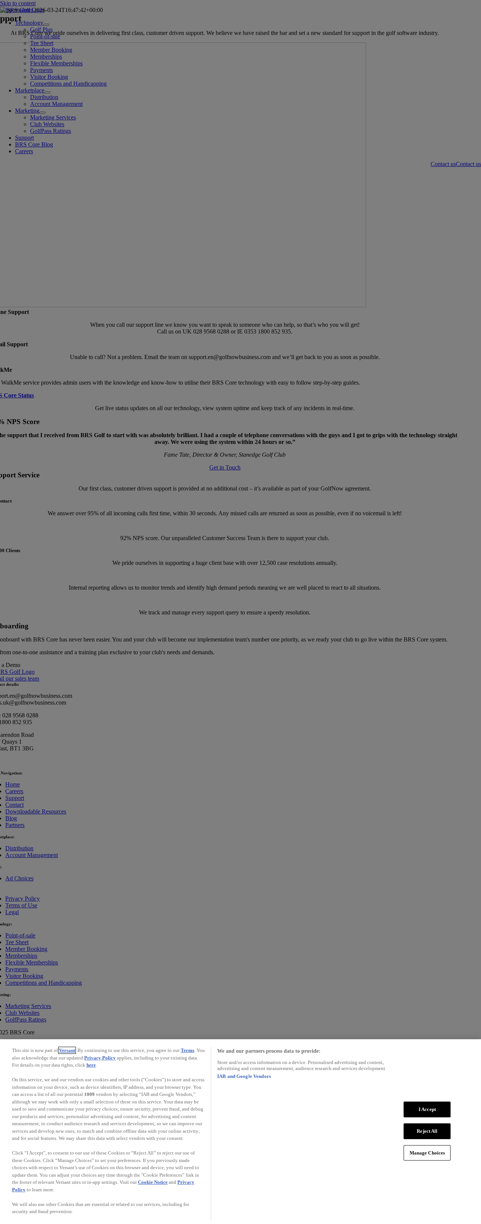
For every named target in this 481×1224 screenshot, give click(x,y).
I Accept (427, 1109)
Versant (67, 1050)
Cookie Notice (153, 1182)
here (91, 1065)
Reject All (427, 1131)
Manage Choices (427, 1152)
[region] (240, 1131)
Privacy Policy (100, 1058)
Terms (187, 1050)
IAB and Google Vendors (244, 1076)
